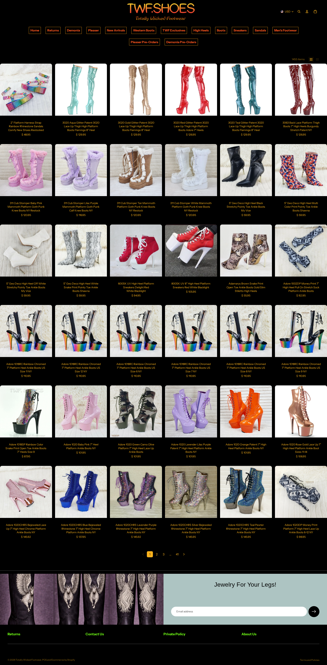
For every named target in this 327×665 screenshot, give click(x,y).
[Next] (184, 554)
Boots (221, 30)
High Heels (201, 30)
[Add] (46, 351)
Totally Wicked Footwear (28, 659)
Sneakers (240, 30)
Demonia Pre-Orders (181, 42)
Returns (53, 30)
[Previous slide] (5, 89)
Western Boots (143, 30)
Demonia (73, 30)
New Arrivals (116, 30)
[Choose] (46, 109)
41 (177, 554)
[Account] (307, 11)
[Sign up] (313, 611)
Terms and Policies (309, 660)
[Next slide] (46, 89)
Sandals (260, 30)
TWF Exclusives (174, 30)
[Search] (299, 11)
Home (34, 30)
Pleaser (93, 30)
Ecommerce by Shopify (63, 659)
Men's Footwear (285, 30)
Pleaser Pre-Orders (144, 42)
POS (44, 659)
